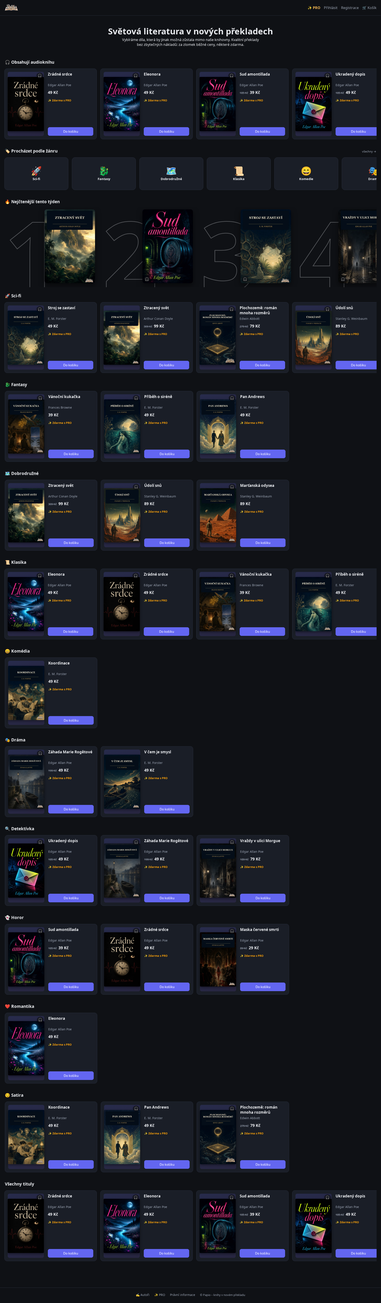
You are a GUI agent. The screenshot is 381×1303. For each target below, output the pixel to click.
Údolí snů (344, 307)
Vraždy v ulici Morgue (260, 840)
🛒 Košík (369, 7)
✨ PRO (314, 7)
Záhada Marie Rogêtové (70, 751)
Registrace (350, 7)
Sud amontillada (255, 74)
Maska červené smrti (259, 929)
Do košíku (70, 131)
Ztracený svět (156, 307)
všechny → (369, 151)
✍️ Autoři (142, 1295)
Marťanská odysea (257, 485)
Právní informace (182, 1295)
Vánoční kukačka (64, 396)
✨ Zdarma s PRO (59, 100)
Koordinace (59, 663)
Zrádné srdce (60, 74)
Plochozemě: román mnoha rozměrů (258, 310)
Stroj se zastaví (61, 307)
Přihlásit (331, 7)
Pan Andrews (252, 396)
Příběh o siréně (158, 396)
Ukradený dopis (350, 74)
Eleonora (152, 74)
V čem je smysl (157, 751)
